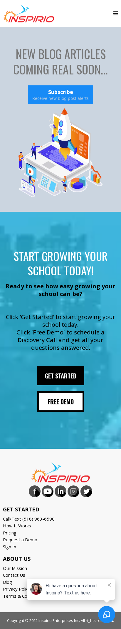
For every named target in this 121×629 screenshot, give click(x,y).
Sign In (9, 547)
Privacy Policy (17, 589)
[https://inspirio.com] (28, 12)
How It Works (17, 526)
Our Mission (15, 568)
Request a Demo (20, 539)
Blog (7, 582)
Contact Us (14, 575)
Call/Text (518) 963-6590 (29, 519)
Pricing (9, 533)
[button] (115, 13)
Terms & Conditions (23, 596)
